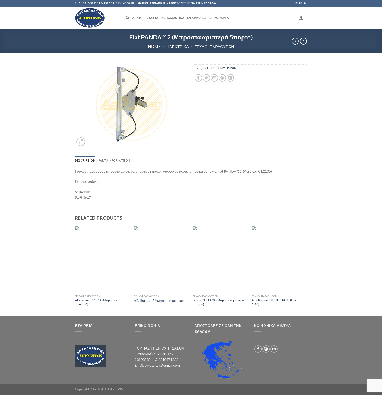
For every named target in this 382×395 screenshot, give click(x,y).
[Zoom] (80, 141)
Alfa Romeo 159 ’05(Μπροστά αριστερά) (96, 302)
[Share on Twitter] (206, 78)
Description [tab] (85, 160)
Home (154, 46)
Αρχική (137, 17)
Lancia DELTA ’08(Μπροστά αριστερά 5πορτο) (218, 302)
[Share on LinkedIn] (230, 78)
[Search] (127, 18)
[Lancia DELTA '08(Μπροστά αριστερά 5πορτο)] (220, 259)
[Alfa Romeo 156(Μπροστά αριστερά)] (161, 259)
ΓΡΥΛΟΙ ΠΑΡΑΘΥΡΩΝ (214, 46)
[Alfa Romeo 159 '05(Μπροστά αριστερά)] (102, 259)
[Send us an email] (300, 3)
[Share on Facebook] (198, 78)
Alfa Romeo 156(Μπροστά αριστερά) (159, 300)
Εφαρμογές (196, 17)
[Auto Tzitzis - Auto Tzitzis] (97, 18)
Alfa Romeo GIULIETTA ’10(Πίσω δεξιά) (275, 302)
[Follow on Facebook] (292, 3)
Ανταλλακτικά (172, 17)
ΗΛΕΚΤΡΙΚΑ (177, 46)
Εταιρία (152, 17)
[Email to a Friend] (214, 78)
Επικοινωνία (219, 17)
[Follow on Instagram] (296, 3)
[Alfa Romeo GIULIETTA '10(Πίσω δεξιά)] (279, 259)
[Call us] (305, 3)
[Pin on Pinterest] (222, 78)
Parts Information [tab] (114, 160)
